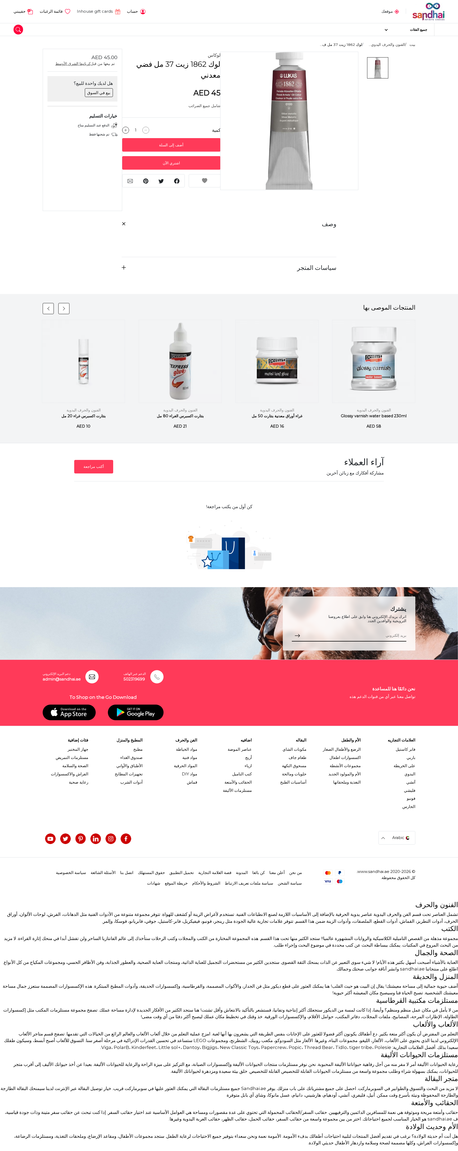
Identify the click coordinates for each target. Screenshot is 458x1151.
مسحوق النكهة (294, 765)
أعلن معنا (277, 872)
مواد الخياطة (186, 749)
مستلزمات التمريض (72, 757)
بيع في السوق (98, 92)
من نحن (295, 872)
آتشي (410, 782)
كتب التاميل (242, 774)
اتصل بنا (126, 872)
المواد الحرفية (185, 765)
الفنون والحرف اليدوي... (387, 44)
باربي (411, 757)
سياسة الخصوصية (71, 872)
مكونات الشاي (294, 749)
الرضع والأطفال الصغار (342, 749)
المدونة (242, 872)
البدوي (409, 774)
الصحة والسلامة (75, 765)
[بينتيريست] (80, 838)
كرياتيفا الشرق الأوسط (73, 63)
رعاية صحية (78, 782)
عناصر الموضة (240, 749)
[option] (289, 121)
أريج (248, 757)
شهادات (153, 883)
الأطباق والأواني (129, 765)
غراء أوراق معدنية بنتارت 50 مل (277, 416)
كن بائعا (258, 872)
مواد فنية (189, 757)
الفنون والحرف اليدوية (374, 410)
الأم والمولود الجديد (344, 774)
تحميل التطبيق (181, 872)
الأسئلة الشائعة (103, 872)
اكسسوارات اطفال (345, 757)
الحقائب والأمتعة (238, 782)
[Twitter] (65, 838)
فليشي (409, 790)
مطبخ (138, 749)
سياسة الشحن (290, 883)
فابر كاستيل (405, 749)
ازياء (248, 765)
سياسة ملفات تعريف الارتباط (249, 883)
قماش (192, 782)
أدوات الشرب (131, 782)
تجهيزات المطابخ (129, 774)
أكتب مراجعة (93, 466)
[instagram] (110, 838)
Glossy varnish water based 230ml (374, 416)
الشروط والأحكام (206, 883)
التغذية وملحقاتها (347, 782)
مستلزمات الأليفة (237, 790)
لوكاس (214, 55)
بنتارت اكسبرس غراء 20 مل (83, 416)
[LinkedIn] (95, 838)
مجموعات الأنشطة (345, 765)
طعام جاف (297, 757)
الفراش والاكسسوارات (69, 774)
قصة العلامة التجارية (214, 872)
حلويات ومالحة (294, 774)
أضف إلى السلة (171, 145)
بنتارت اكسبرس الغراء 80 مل (180, 416)
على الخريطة (404, 765)
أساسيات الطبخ (293, 782)
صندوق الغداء (131, 757)
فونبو (411, 798)
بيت (412, 44)
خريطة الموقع (176, 883)
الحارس (408, 806)
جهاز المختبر (78, 749)
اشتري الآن (171, 163)
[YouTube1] (50, 838)
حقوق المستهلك (151, 872)
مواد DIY (189, 774)
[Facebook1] (126, 838)
